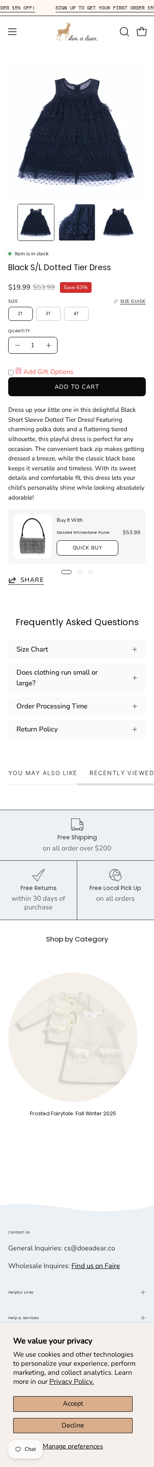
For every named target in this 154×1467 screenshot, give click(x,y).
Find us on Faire (95, 1266)
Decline (73, 1425)
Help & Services (23, 1317)
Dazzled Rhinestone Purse (83, 532)
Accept (73, 1403)
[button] (123, 31)
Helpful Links (21, 1292)
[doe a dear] (77, 31)
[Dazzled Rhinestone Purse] (33, 536)
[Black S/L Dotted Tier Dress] (36, 222)
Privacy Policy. (71, 1381)
